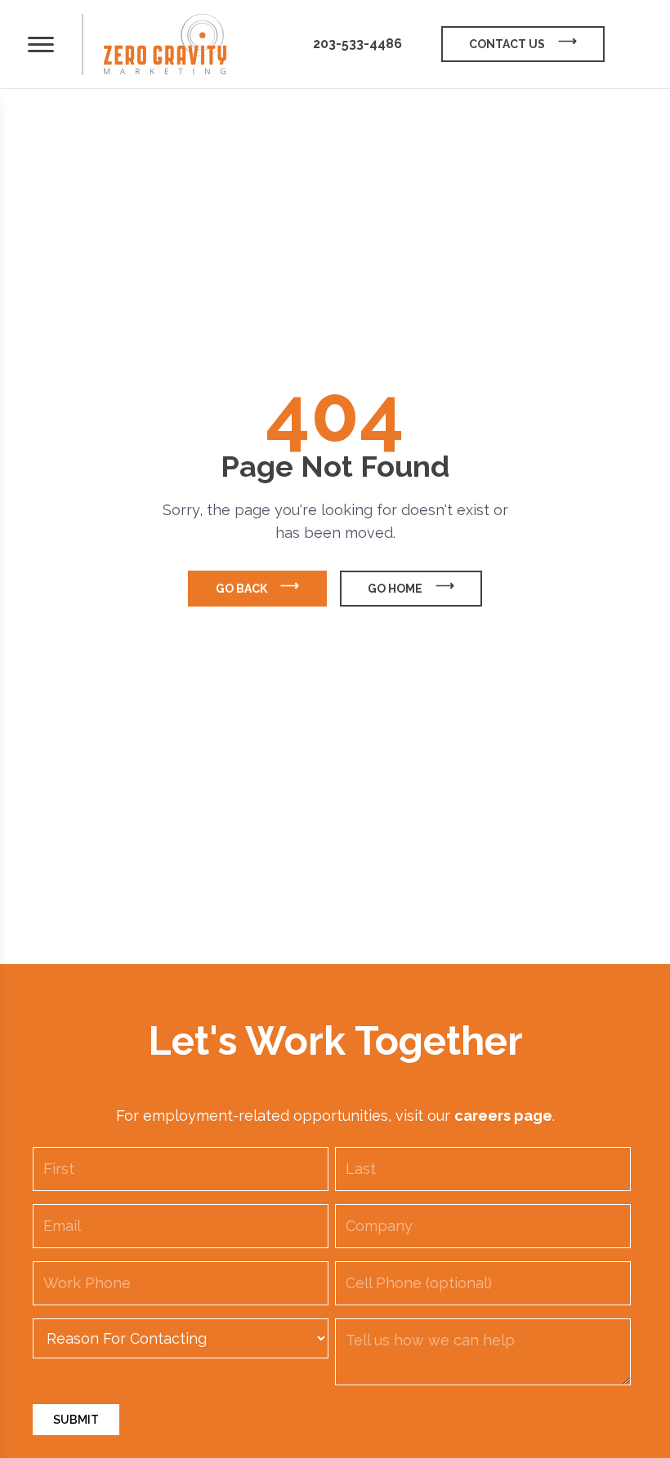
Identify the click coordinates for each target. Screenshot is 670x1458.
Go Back (241, 588)
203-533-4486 (357, 43)
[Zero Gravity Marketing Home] (165, 44)
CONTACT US (507, 44)
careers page (503, 1115)
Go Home (395, 588)
